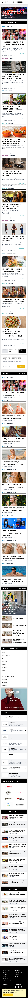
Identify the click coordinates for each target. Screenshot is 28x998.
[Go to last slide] (3, 13)
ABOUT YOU (6, 978)
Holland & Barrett (7, 980)
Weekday (4, 673)
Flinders (4, 685)
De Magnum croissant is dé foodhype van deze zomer (13, 300)
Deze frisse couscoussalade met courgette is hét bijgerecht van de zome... (12, 333)
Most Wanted (6, 655)
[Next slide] (24, 13)
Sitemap (17, 974)
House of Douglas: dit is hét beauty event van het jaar (13, 44)
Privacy (16, 976)
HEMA (4, 664)
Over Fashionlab (19, 972)
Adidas (4, 658)
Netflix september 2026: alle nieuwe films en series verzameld (13, 14)
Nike (3, 670)
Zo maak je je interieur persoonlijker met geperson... (18, 633)
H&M (3, 652)
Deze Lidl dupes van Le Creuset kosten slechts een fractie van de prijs (14, 141)
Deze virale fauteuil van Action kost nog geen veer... (19, 625)
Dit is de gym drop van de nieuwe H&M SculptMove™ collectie (13, 239)
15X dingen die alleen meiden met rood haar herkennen (12, 109)
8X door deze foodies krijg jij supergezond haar (13, 270)
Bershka (4, 661)
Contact (4, 986)
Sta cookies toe (8, 995)
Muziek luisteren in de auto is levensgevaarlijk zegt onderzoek (12, 206)
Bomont (4, 667)
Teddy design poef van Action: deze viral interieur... (18, 618)
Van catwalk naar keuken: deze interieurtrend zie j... (19, 640)
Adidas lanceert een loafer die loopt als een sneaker (12, 174)
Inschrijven (21, 366)
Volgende (22, 350)
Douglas (5, 974)
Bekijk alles (22, 373)
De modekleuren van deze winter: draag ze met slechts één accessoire (13, 76)
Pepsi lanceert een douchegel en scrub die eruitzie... (11, 533)
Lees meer (21, 53)
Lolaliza (4, 679)
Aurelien (4, 682)
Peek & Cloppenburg (8, 676)
